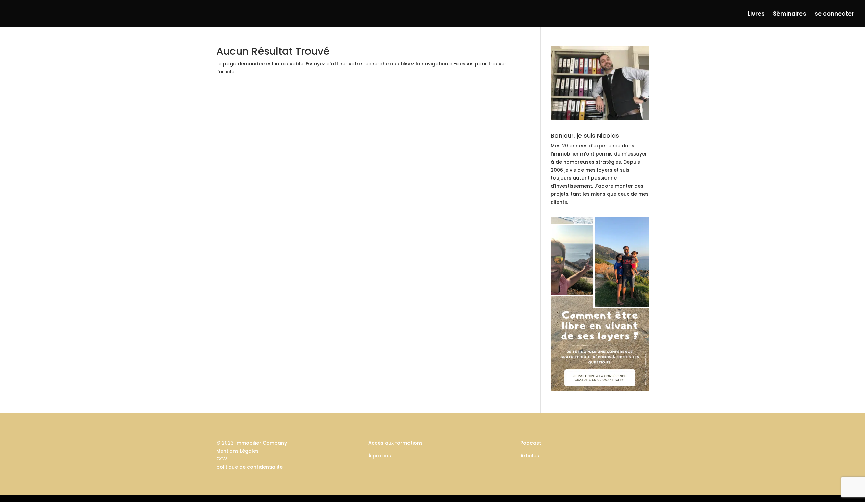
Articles (529, 455)
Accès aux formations (395, 442)
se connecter (834, 14)
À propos (379, 455)
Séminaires (789, 14)
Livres (756, 14)
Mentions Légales (237, 451)
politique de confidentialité (249, 466)
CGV (221, 458)
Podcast (530, 442)
